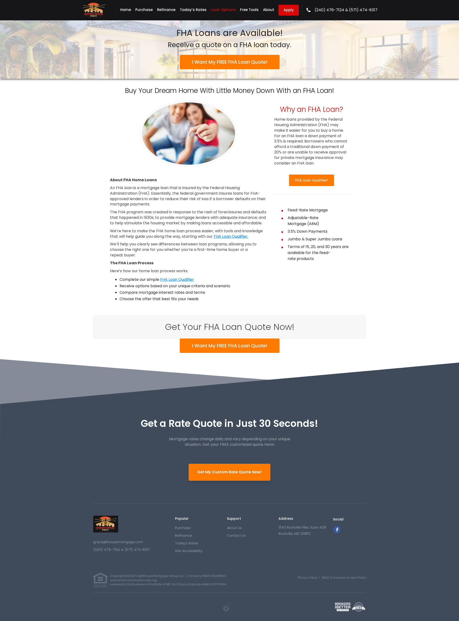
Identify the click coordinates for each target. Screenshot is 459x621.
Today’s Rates (193, 9)
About (268, 9)
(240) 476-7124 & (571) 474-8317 (346, 10)
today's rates (186, 543)
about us (234, 527)
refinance (183, 535)
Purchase (144, 9)
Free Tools (249, 9)
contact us (236, 535)
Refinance (166, 9)
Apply (289, 9)
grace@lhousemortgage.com (118, 542)
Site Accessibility (188, 550)
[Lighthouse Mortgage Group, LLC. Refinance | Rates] (105, 524)
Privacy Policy (307, 578)
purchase (183, 527)
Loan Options (223, 9)
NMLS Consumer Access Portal (344, 578)
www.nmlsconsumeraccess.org (133, 580)
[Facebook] (337, 532)
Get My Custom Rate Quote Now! (229, 472)
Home (125, 9)
